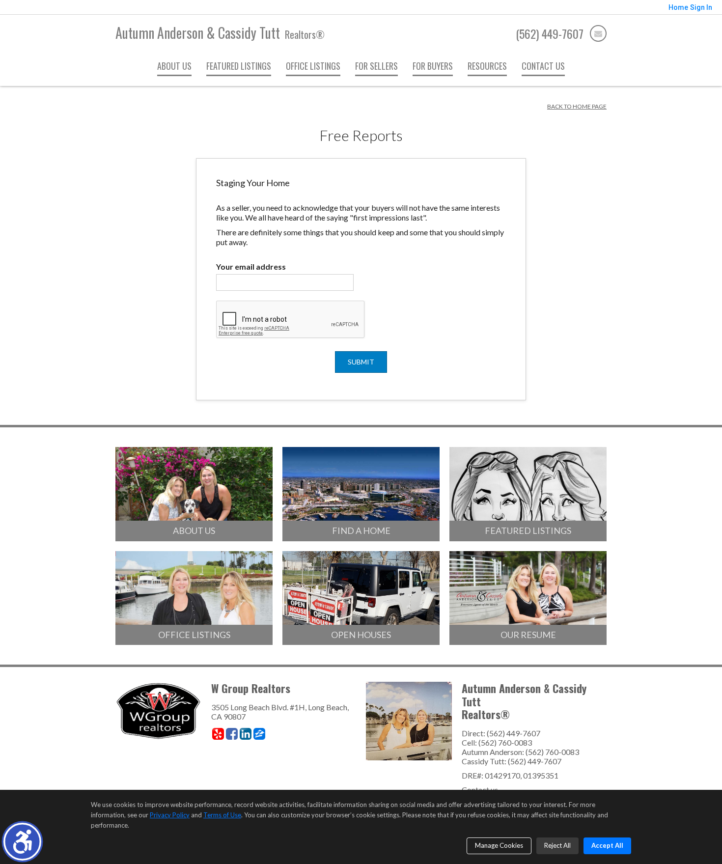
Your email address (251, 266)
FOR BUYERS (433, 65)
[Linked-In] (245, 734)
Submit (361, 362)
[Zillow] (259, 734)
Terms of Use (222, 815)
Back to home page (577, 106)
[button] (22, 842)
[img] (598, 33)
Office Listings (313, 65)
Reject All (557, 845)
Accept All (607, 845)
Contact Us (543, 65)
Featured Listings (238, 65)
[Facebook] (232, 734)
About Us (174, 65)
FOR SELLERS (376, 65)
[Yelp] (218, 734)
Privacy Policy (170, 815)
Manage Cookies (499, 845)
